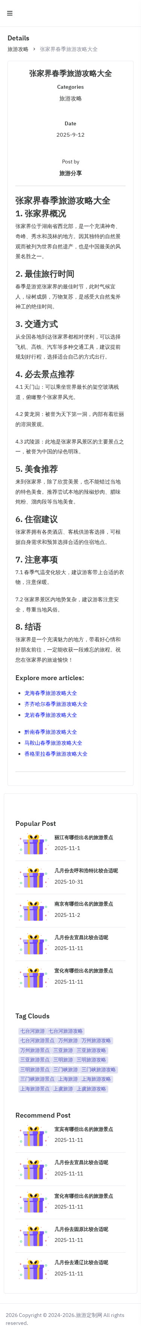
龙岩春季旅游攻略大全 (50, 715)
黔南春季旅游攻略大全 (50, 731)
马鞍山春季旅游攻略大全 (53, 742)
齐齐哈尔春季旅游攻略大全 (56, 704)
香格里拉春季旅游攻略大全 (56, 753)
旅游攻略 (18, 49)
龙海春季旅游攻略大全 (50, 693)
